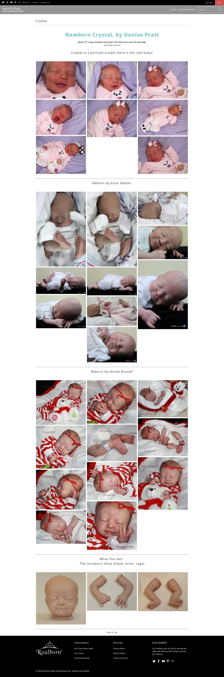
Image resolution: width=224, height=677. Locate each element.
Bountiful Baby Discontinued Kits (56, 671)
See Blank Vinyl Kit (112, 45)
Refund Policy (119, 653)
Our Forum (79, 653)
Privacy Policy (119, 648)
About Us (26, 2)
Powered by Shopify (80, 671)
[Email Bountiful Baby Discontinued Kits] (19, 2)
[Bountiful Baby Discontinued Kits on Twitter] (3, 2)
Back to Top (112, 632)
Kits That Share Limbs (83, 648)
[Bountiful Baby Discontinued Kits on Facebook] (7, 2)
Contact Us (45, 2)
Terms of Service (120, 658)
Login (210, 2)
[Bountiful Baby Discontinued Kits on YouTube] (11, 2)
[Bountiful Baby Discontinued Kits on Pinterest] (15, 2)
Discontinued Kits (82, 658)
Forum (35, 2)
